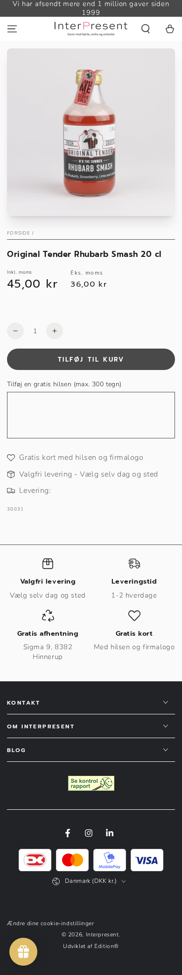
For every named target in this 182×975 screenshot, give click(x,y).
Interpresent (102, 934)
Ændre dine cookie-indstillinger (50, 923)
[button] (145, 29)
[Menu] (12, 29)
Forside (18, 233)
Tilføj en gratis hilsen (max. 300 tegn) (64, 384)
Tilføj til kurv (91, 359)
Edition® (106, 946)
